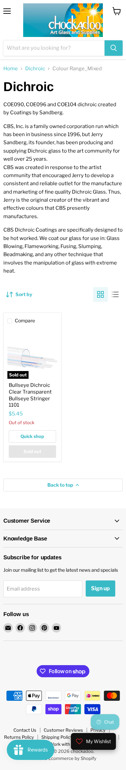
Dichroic (35, 69)
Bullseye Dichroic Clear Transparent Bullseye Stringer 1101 (30, 395)
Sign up (100, 588)
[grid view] (100, 294)
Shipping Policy (57, 737)
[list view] (115, 294)
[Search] (113, 48)
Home (10, 69)
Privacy (98, 730)
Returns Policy (19, 737)
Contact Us (24, 730)
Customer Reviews (63, 730)
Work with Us (63, 744)
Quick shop (32, 436)
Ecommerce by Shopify (72, 758)
